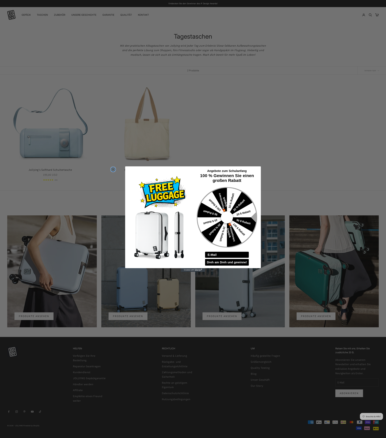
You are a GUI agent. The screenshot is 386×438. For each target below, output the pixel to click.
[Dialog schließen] (113, 169)
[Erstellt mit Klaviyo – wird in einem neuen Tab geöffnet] (193, 270)
